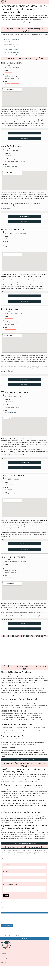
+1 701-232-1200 (9, 318)
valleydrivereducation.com (11, 494)
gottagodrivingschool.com (12, 166)
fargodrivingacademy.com (12, 83)
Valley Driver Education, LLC (11, 52)
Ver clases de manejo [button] (9, 129)
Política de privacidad (6, 958)
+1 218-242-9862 (9, 566)
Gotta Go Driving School (10, 42)
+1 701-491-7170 (8, 484)
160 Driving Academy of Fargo (12, 49)
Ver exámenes (24, 138)
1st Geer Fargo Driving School (12, 55)
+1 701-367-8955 (9, 238)
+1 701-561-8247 (9, 155)
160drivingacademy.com (11, 412)
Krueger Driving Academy (11, 44)
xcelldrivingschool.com (10, 329)
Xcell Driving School (9, 47)
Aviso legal (3, 953)
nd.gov (7, 248)
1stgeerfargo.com (9, 577)
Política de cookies (5, 962)
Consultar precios (24, 133)
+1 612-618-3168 (8, 72)
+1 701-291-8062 (9, 401)
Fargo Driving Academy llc (11, 39)
